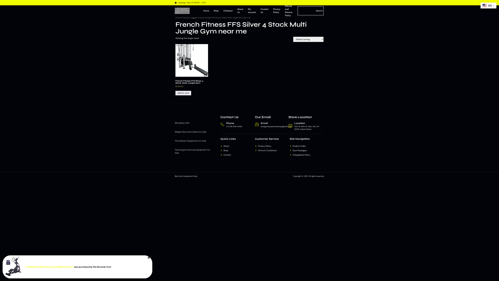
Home (206, 10)
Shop (216, 10)
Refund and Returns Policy (288, 10)
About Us (240, 11)
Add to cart (183, 93)
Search (319, 10)
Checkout (228, 10)
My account (252, 11)
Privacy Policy (276, 11)
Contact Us (264, 11)
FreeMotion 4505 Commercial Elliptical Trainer (49, 267)
